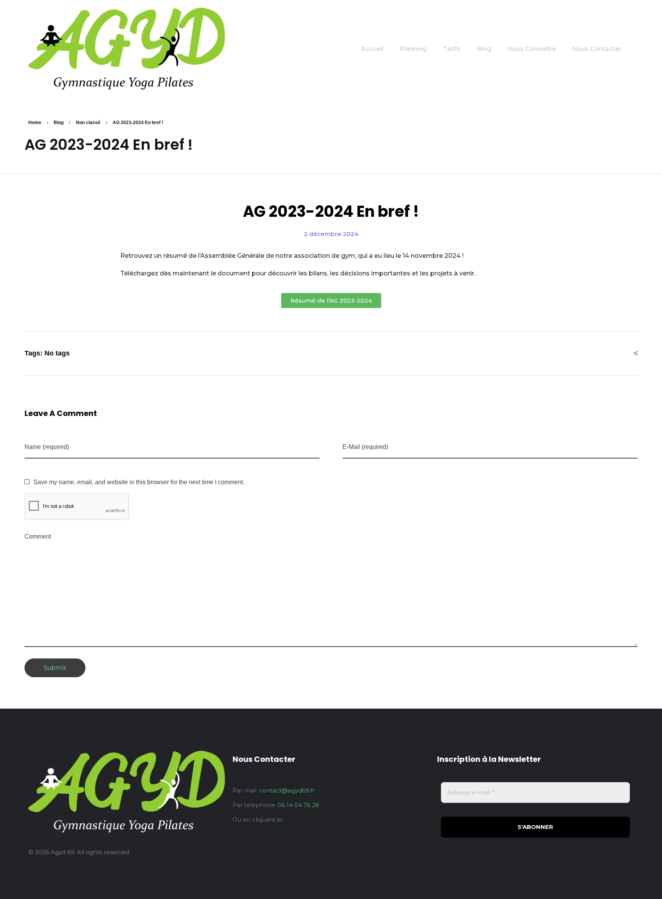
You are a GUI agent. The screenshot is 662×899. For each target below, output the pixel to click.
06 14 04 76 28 (298, 805)
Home (34, 122)
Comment (38, 536)
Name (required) (47, 447)
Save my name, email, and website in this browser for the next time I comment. (138, 482)
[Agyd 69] (126, 49)
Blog (59, 122)
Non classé (88, 122)
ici (280, 819)
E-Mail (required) (365, 447)
